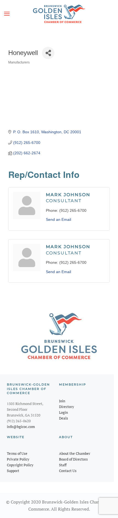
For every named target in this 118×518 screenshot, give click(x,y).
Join (62, 400)
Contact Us (68, 470)
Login (63, 412)
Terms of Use (17, 453)
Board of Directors (73, 459)
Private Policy (18, 459)
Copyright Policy (20, 464)
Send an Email (58, 219)
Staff (62, 464)
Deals (63, 418)
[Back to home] (59, 14)
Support (13, 470)
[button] (7, 14)
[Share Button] (48, 53)
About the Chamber (74, 453)
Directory (66, 406)
